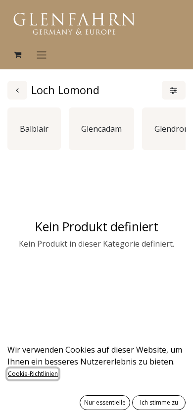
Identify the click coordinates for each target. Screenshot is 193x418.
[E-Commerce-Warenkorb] (17, 54)
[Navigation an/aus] (41, 54)
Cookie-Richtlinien (33, 373)
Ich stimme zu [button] (159, 402)
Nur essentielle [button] (105, 402)
